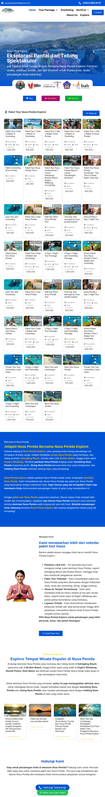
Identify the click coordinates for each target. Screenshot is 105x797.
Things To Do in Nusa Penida (12, 736)
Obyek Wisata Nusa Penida (37, 726)
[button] (91, 3)
